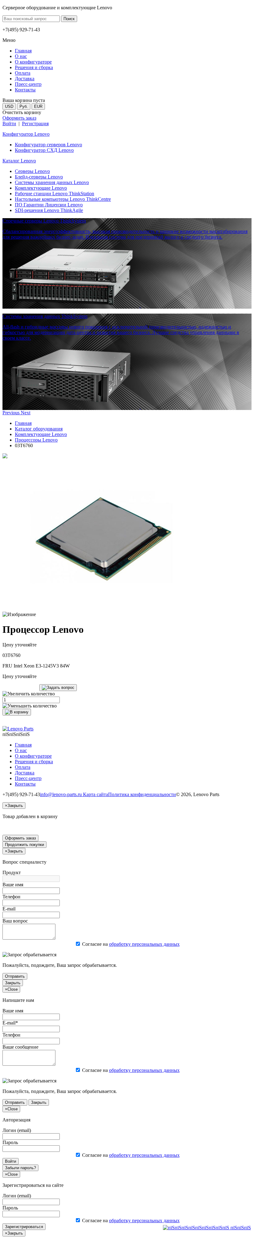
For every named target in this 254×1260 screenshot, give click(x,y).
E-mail (8, 908)
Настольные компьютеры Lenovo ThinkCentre (63, 199)
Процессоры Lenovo (36, 440)
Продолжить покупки (24, 844)
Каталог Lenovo (19, 160)
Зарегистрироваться (24, 1226)
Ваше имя (12, 884)
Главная (23, 423)
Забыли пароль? (20, 1167)
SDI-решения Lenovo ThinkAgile (49, 210)
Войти (9, 123)
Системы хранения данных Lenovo (52, 182)
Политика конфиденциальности (142, 794)
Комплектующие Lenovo (41, 188)
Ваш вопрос (15, 920)
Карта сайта (95, 794)
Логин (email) (16, 1130)
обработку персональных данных (144, 944)
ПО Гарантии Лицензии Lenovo (49, 204)
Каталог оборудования (39, 428)
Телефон (11, 896)
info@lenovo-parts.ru (61, 794)
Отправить (15, 976)
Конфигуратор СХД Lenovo (44, 150)
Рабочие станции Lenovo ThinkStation (54, 193)
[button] (11, 412)
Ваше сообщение (20, 1047)
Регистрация (35, 123)
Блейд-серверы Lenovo (39, 176)
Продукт (11, 872)
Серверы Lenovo (32, 171)
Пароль (10, 1142)
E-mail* (10, 1022)
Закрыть (12, 982)
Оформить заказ (19, 118)
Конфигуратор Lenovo (26, 134)
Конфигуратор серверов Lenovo (48, 144)
